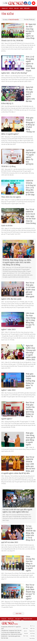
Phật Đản (26, 633)
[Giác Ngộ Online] (11, 623)
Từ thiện (9, 16)
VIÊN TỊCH (32, 628)
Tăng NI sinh (32, 631)
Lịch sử (4, 16)
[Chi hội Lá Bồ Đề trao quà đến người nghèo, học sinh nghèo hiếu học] (18, 498)
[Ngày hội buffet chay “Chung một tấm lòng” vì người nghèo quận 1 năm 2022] (12, 351)
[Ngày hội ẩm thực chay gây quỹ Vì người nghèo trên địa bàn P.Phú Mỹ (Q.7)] (12, 93)
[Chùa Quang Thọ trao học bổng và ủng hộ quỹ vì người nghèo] (12, 562)
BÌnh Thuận (25, 636)
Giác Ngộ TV (18, 618)
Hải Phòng (32, 633)
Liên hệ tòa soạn (5, 620)
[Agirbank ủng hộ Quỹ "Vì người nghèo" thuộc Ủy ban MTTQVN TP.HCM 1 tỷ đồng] (12, 156)
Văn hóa (16, 8)
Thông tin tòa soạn (27, 618)
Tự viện (21, 12)
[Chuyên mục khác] (34, 16)
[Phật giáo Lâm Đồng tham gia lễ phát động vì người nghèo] (12, 439)
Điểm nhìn (26, 8)
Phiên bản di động (15, 620)
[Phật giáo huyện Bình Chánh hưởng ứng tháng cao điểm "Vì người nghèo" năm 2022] (12, 380)
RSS (22, 620)
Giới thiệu (32, 636)
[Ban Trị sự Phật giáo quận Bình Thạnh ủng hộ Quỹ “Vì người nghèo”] (12, 591)
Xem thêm (18, 613)
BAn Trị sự (32, 626)
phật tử (25, 631)
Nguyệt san (10, 618)
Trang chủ (5, 8)
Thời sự (11, 8)
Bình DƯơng (32, 638)
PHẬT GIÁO (25, 628)
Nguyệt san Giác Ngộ (29, 12)
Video (21, 8)
